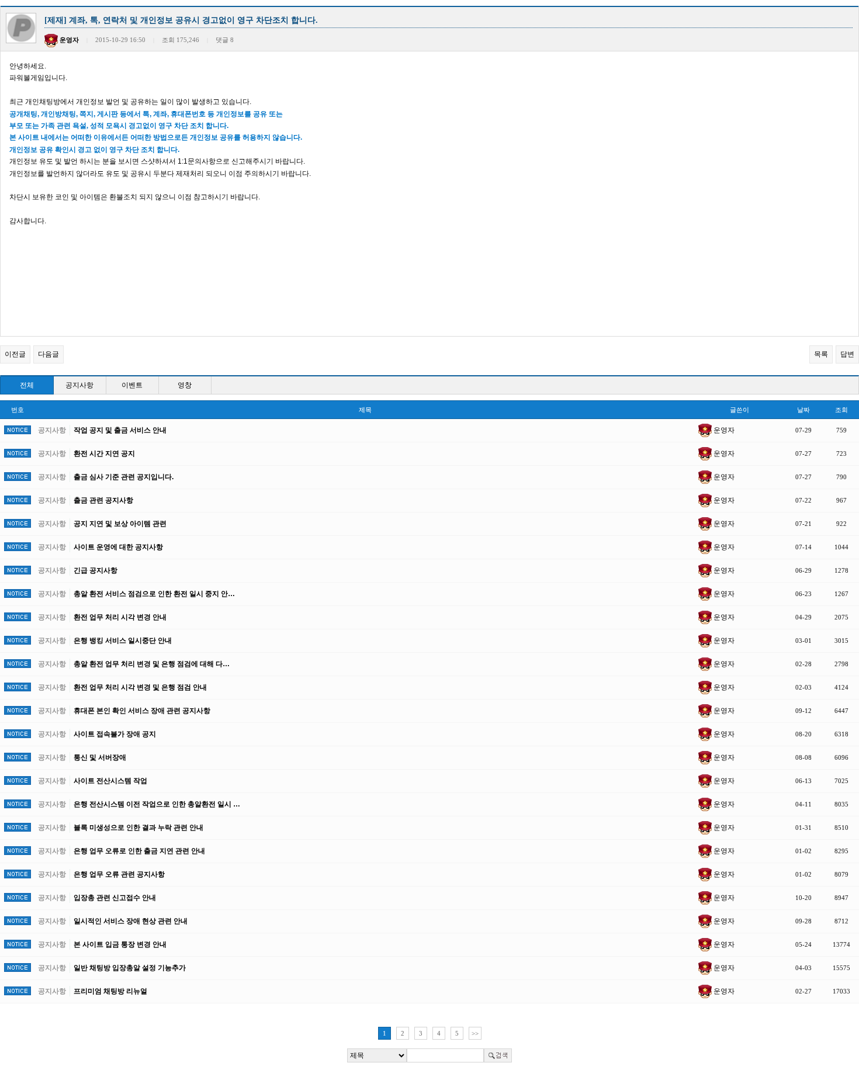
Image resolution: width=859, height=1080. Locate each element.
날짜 (803, 409)
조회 (841, 409)
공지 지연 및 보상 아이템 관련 (120, 524)
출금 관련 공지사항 (103, 500)
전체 (27, 385)
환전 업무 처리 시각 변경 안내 (120, 617)
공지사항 (79, 385)
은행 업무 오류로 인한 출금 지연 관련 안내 (139, 851)
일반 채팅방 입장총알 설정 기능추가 (130, 968)
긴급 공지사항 (95, 570)
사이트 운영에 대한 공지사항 (118, 547)
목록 (821, 354)
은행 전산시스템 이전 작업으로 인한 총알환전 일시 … (157, 804)
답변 (847, 354)
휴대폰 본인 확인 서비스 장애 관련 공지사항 (142, 711)
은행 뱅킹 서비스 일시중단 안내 (123, 640)
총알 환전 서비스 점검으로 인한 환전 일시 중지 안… (154, 594)
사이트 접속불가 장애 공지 (115, 734)
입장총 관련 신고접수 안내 (115, 898)
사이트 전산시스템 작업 (110, 781)
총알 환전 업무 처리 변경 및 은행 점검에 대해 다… (152, 664)
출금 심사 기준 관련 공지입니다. (124, 477)
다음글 (48, 354)
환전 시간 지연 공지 (104, 453)
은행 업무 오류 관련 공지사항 (119, 874)
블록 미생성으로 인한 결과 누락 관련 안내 (138, 827)
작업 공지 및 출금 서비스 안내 (120, 430)
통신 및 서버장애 (100, 757)
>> (475, 1033)
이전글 (15, 354)
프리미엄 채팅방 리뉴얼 (110, 991)
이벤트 (132, 385)
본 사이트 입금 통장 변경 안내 (120, 944)
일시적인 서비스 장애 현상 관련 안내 (131, 921)
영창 (185, 385)
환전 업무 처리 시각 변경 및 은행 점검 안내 (140, 687)
